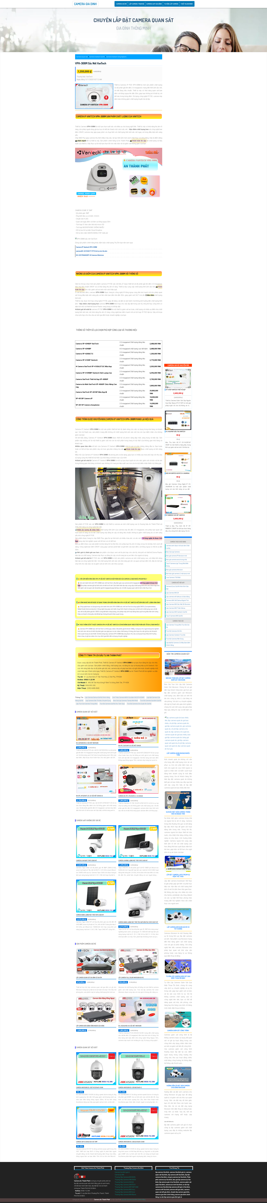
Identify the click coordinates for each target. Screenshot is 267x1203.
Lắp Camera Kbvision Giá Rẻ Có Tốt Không (178, 928)
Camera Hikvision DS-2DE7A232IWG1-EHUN (89, 1087)
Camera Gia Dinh (85, 4)
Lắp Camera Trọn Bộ (136, 4)
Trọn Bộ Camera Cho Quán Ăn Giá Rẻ (139, 704)
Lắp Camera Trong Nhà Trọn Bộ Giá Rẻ (177, 626)
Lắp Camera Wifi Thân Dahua (175, 608)
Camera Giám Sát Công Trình (178, 1030)
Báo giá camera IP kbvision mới (176, 556)
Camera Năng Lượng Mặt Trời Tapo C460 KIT (90, 915)
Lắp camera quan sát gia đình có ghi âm (89, 977)
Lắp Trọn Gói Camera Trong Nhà (86, 704)
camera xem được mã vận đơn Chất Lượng (177, 547)
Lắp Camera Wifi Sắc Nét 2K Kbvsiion (178, 604)
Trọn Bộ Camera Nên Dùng (174, 639)
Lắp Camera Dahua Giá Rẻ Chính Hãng (97, 697)
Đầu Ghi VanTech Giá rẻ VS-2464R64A (177, 473)
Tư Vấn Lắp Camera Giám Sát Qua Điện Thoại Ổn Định (178, 977)
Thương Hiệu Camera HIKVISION (125, 1179)
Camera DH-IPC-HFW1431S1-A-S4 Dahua (130, 796)
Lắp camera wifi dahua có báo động (178, 596)
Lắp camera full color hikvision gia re (131, 977)
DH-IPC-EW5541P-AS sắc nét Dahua (129, 745)
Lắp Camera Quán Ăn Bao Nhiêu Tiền (178, 754)
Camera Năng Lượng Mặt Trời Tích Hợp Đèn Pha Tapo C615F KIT (138, 922)
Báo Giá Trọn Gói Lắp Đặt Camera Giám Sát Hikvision (178, 679)
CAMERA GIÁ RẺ (121, 4)
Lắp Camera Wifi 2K (172, 593)
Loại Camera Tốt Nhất (173, 577)
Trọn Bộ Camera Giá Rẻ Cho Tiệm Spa (112, 704)
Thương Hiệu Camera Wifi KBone (125, 1194)
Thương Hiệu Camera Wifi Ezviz (125, 1192)
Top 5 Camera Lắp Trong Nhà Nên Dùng (177, 565)
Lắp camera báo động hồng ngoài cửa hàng (90, 1026)
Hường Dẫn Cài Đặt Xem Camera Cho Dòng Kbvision (178, 1087)
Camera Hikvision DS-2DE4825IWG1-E (130, 1087)
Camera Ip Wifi (119, 1175)
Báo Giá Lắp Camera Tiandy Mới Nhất (125, 700)
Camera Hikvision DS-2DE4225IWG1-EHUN (131, 1142)
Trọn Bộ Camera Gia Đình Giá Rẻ (150, 700)
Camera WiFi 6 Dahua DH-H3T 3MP (86, 1142)
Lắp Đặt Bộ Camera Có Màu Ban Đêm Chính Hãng (178, 644)
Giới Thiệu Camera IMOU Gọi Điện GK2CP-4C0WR (128, 697)
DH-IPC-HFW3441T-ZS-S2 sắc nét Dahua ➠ (89, 796)
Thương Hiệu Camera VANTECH (125, 1184)
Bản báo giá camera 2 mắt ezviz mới (178, 573)
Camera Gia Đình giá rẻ (122, 1172)
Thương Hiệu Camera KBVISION (125, 1177)
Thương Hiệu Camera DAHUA (124, 1182)
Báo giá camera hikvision (174, 570)
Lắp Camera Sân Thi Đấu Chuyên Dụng (98, 700)
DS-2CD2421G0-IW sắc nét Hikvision (129, 1026)
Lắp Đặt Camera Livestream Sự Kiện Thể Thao (178, 876)
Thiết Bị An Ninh (187, 4)
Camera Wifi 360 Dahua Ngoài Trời (177, 600)
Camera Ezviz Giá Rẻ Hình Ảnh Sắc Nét (177, 588)
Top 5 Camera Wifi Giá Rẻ (174, 616)
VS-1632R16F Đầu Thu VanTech (175, 431)
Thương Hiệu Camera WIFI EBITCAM (126, 1187)
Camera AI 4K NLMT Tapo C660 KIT (86, 860)
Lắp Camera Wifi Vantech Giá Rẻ (176, 612)
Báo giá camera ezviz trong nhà (176, 559)
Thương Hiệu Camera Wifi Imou (125, 1189)
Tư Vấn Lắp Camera (171, 4)
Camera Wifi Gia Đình (154, 4)
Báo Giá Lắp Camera (173, 552)
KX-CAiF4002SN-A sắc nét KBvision (87, 743)
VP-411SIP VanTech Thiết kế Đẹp (176, 390)
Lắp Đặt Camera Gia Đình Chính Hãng (133, 1199)
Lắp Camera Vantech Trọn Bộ (175, 635)
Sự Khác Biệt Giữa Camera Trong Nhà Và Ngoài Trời (178, 813)
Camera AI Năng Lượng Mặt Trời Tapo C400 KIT (133, 860)
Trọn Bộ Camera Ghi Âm (174, 631)
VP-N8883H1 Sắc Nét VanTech (175, 515)
